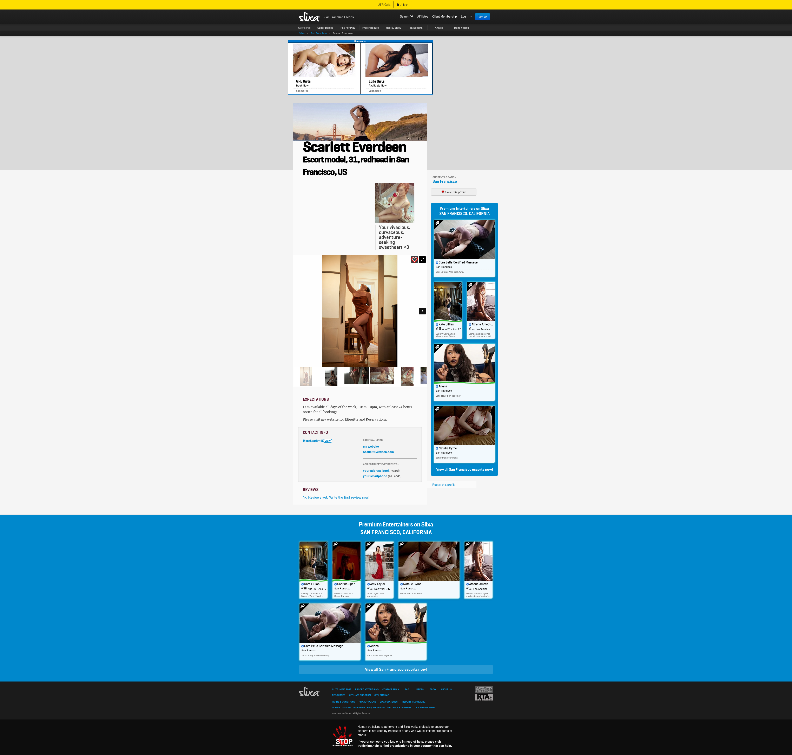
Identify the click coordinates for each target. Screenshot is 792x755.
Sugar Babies (325, 28)
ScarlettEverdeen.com (378, 452)
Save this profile (455, 192)
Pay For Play (348, 28)
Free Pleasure (370, 28)
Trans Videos (461, 28)
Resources (338, 695)
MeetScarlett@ (317, 441)
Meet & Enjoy (393, 28)
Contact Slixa (390, 689)
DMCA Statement (389, 701)
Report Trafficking (413, 701)
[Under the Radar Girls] (360, 68)
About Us (446, 689)
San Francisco (445, 181)
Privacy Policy (367, 701)
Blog (433, 689)
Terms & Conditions (343, 701)
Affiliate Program (360, 695)
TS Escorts (416, 28)
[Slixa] (310, 691)
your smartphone (375, 476)
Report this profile (443, 484)
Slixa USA (310, 16)
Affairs (439, 28)
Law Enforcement (425, 707)
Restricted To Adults (484, 697)
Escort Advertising (367, 689)
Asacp (484, 689)
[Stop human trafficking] (396, 736)
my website (371, 446)
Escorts (349, 17)
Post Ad (482, 17)
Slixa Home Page (341, 689)
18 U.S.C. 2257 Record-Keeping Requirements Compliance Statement (371, 707)
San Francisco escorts (466, 470)
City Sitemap (381, 695)
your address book (376, 470)
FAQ (407, 689)
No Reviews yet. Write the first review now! (336, 497)
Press (420, 689)
